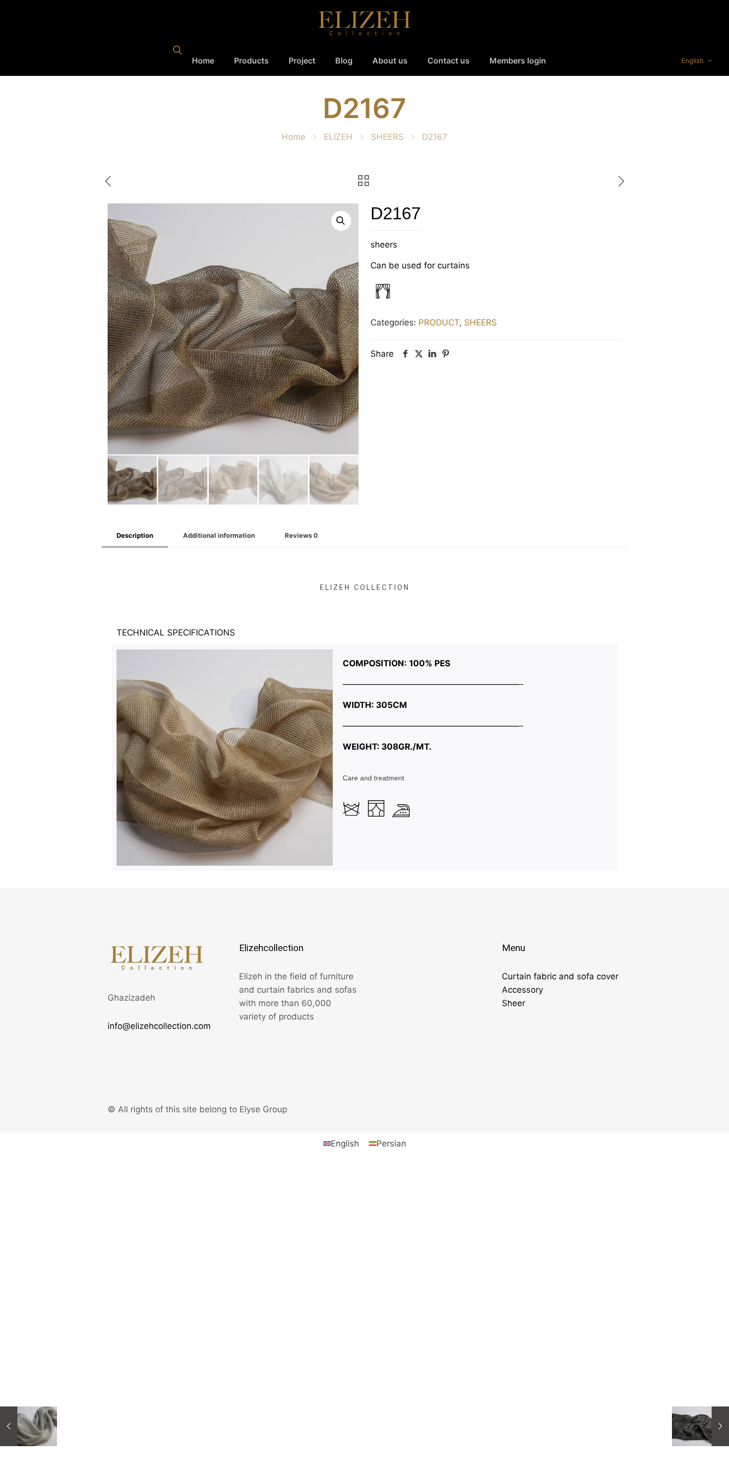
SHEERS (387, 137)
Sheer (513, 1003)
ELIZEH (338, 137)
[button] (341, 221)
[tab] (135, 535)
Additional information (219, 535)
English (692, 60)
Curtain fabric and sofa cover (560, 976)
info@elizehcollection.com (159, 1026)
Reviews (301, 535)
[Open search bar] (177, 50)
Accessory (522, 990)
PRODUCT (439, 322)
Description (135, 535)
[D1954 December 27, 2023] (28, 1426)
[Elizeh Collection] (364, 22)
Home (293, 137)
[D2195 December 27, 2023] (700, 1426)
